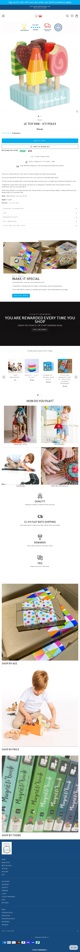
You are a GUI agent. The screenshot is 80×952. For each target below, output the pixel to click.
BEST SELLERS (6, 865)
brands (46, 504)
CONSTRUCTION (7, 912)
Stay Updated (8, 931)
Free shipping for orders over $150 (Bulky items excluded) (40, 525)
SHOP (3, 859)
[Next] (76, 377)
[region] (40, 2)
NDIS (3, 899)
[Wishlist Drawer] (72, 16)
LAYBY (4, 893)
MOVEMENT (6, 921)
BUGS (4, 909)
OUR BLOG (5, 884)
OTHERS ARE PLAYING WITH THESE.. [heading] (40, 351)
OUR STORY (6, 881)
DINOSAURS (6, 915)
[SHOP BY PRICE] (40, 708)
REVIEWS (5, 871)
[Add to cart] (19, 362)
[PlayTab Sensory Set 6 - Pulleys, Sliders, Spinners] (65, 366)
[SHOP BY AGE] (40, 622)
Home (39, 120)
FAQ (4, 213)
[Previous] (4, 377)
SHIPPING (5, 890)
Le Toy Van (14, 203)
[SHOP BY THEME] (40, 794)
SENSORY (5, 925)
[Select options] (36, 362)
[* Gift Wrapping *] (15, 366)
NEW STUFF (6, 862)
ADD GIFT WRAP (21, 295)
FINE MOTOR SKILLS (8, 918)
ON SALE (5, 868)
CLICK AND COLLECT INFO (14, 225)
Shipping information (13, 208)
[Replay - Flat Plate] (32, 366)
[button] (40, 950)
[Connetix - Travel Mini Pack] (48, 366)
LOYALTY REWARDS (8, 896)
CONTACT (5, 887)
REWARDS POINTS (10, 217)
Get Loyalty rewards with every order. (40, 546)
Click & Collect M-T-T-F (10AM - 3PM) (42, 161)
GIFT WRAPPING (10, 221)
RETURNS (5, 903)
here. (47, 566)
